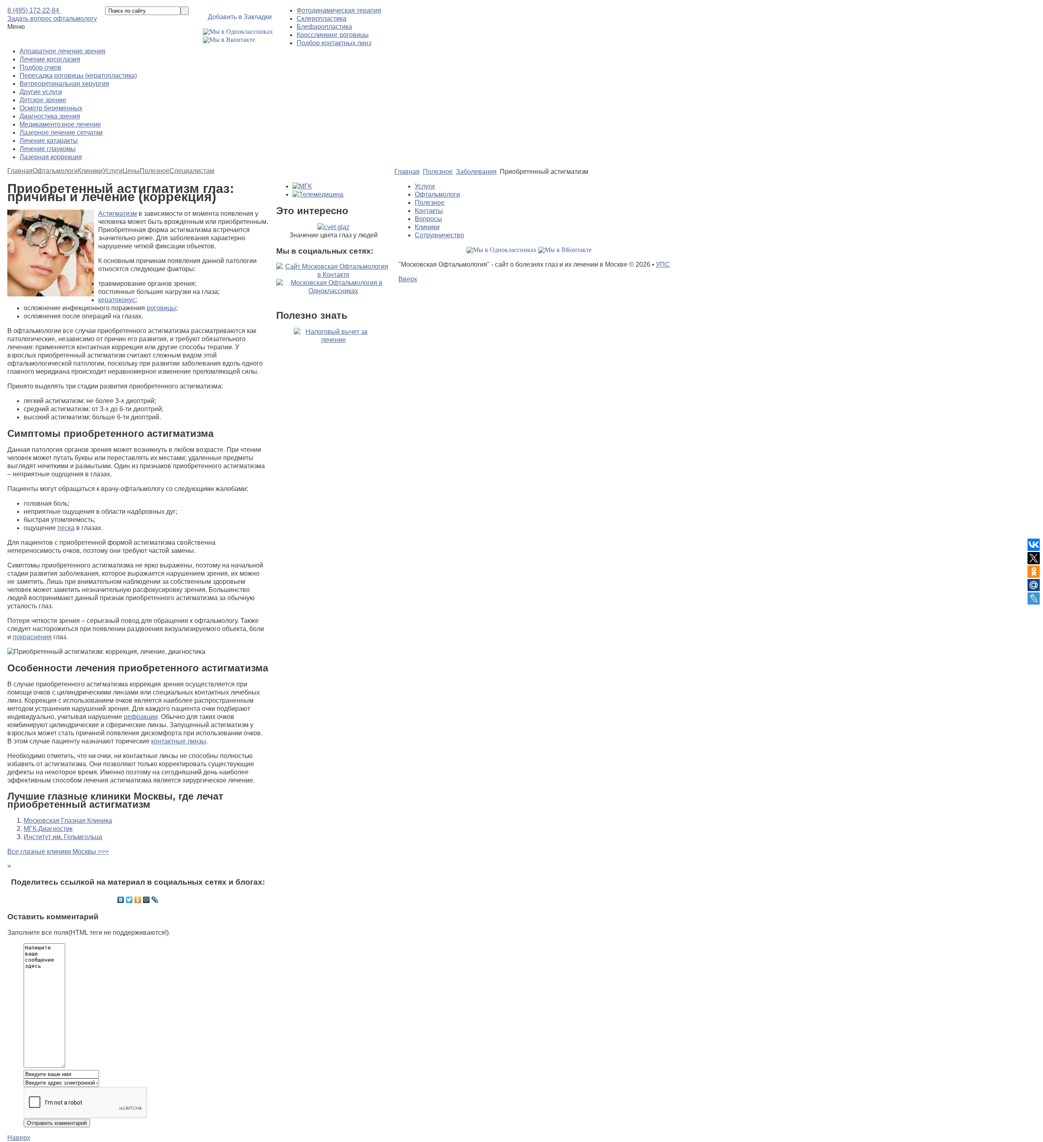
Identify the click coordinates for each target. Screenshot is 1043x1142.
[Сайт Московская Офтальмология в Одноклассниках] (333, 290)
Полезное (154, 171)
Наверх (18, 1137)
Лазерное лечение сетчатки (61, 132)
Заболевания (476, 171)
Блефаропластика (324, 26)
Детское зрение (43, 99)
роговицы (161, 308)
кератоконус (116, 299)
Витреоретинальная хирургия (64, 83)
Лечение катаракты (49, 140)
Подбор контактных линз (334, 42)
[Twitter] (129, 899)
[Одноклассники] (138, 899)
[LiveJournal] (155, 899)
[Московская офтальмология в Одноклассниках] (238, 31)
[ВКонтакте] (121, 899)
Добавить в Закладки (240, 16)
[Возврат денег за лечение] (333, 375)
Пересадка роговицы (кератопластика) (78, 75)
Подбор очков (41, 67)
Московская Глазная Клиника (68, 820)
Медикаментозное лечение (60, 124)
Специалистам (191, 171)
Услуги (113, 171)
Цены (131, 171)
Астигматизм (117, 213)
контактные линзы (178, 741)
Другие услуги (41, 91)
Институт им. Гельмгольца (63, 836)
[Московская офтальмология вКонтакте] (229, 39)
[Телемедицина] (318, 194)
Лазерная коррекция (51, 156)
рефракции (141, 716)
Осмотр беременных (51, 108)
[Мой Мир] (146, 899)
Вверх (407, 279)
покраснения (32, 636)
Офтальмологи (55, 171)
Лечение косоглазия (50, 59)
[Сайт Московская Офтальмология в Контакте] (333, 274)
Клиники (90, 171)
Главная (20, 171)
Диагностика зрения (50, 116)
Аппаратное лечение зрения (63, 51)
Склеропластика (321, 18)
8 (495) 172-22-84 (34, 10)
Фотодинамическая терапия (339, 10)
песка (66, 527)
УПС (663, 264)
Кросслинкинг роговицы (333, 34)
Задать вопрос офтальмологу (52, 18)
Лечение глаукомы (48, 148)
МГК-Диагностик (48, 828)
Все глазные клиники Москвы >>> (58, 851)
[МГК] (302, 186)
